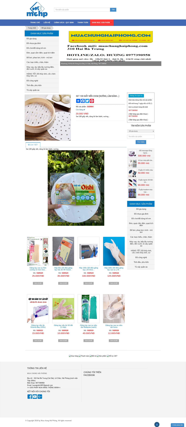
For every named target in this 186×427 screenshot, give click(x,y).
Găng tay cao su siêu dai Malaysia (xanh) (88, 326)
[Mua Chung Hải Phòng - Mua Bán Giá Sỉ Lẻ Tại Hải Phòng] (37, 9)
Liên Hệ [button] (47, 22)
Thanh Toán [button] (82, 22)
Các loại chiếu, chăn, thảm (37, 62)
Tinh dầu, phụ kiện (34, 85)
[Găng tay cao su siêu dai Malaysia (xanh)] (88, 308)
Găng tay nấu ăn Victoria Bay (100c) (38, 326)
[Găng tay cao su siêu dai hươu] (114, 308)
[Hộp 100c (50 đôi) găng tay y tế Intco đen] (88, 251)
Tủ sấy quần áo (33, 90)
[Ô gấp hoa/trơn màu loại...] (132, 193)
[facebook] (29, 398)
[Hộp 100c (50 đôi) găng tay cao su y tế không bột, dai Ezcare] (114, 251)
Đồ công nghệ (32, 81)
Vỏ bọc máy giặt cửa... (145, 160)
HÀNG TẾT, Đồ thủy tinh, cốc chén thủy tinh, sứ (41, 75)
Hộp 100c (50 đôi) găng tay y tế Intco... (88, 269)
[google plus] (39, 398)
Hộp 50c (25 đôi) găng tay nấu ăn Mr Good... (63, 269)
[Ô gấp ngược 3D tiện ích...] (132, 183)
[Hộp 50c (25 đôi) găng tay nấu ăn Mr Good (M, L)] (63, 251)
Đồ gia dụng (31, 38)
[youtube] (34, 398)
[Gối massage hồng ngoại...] (132, 153)
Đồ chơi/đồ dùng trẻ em (36, 48)
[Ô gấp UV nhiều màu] (132, 173)
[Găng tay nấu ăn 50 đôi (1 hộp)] (63, 308)
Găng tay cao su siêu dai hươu (113, 326)
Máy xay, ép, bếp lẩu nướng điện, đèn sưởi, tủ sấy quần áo (40, 68)
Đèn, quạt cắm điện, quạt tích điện (41, 53)
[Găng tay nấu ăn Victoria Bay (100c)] (38, 308)
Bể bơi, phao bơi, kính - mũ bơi (39, 57)
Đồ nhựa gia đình (34, 43)
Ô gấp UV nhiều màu (145, 170)
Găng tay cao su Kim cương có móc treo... (38, 269)
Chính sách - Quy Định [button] (64, 22)
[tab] (33, 145)
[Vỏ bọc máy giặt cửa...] (132, 163)
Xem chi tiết (38, 283)
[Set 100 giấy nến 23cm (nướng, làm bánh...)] (48, 117)
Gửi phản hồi (178, 425)
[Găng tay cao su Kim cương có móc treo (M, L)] (38, 251)
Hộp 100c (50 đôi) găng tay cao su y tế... (113, 269)
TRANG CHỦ (35, 22)
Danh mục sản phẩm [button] (101, 22)
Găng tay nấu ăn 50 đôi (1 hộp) (63, 326)
